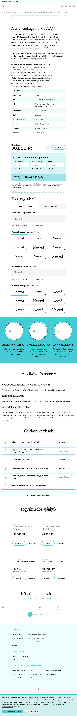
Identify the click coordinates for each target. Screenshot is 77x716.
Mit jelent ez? (19, 172)
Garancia (34, 678)
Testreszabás (33, 711)
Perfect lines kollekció (40, 12)
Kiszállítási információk (19, 678)
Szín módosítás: (19, 119)
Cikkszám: (17, 91)
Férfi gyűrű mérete (36, 161)
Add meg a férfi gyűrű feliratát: (24, 266)
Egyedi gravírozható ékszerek (36, 634)
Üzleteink (15, 660)
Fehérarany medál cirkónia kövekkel (23, 528)
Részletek (32, 543)
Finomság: (17, 128)
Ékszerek (15, 642)
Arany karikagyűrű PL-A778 (58, 12)
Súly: (15, 99)
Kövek (50, 161)
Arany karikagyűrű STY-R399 (24, 561)
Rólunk (14, 656)
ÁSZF (32, 671)
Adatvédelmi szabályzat (53, 671)
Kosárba (58, 147)
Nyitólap (4, 12)
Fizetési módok (17, 674)
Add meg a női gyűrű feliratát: (23, 213)
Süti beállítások (51, 674)
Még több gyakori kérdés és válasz (37, 495)
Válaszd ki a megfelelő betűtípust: (25, 232)
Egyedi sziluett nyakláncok (35, 638)
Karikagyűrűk (14, 12)
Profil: (15, 124)
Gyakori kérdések (36, 674)
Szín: (15, 115)
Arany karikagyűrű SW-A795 (52, 561)
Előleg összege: (17, 145)
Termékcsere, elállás (18, 671)
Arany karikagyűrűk (26, 12)
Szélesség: (17, 95)
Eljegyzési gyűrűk (17, 638)
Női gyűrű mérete (18, 161)
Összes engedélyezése (13, 711)
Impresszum (26, 660)
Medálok (14, 645)
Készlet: (16, 133)
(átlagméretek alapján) (20, 571)
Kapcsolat (25, 656)
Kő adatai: (17, 111)
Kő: (14, 104)
